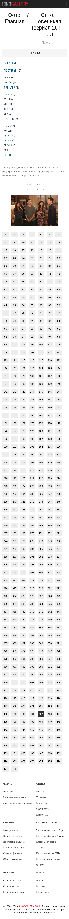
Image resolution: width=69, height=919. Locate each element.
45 (23, 281)
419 (50, 698)
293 (50, 557)
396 (32, 674)
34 (49, 266)
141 (6, 391)
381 (23, 659)
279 (50, 541)
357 (58, 627)
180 (41, 431)
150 (23, 399)
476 (58, 761)
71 (5, 313)
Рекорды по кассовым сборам (48, 862)
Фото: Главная (15, 18)
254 (14, 517)
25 (32, 258)
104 (50, 344)
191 (14, 446)
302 (6, 572)
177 (14, 431)
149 (14, 399)
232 (6, 494)
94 (23, 336)
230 (50, 486)
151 (32, 399)
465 (23, 753)
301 (58, 564)
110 (41, 352)
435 (6, 722)
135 (14, 384)
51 (14, 289)
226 (14, 486)
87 (23, 329)
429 (14, 714)
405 (50, 682)
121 (14, 368)
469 (58, 753)
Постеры (10, 70)
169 (6, 423)
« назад (28, 185)
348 (41, 619)
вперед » (39, 185)
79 (14, 321)
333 (32, 604)
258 (50, 517)
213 (23, 470)
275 (14, 541)
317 (14, 588)
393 (6, 674)
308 (58, 572)
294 (58, 557)
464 (14, 753)
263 (32, 525)
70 (58, 305)
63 (58, 297)
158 (32, 407)
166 (41, 415)
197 (6, 454)
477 (6, 769)
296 (14, 564)
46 (32, 281)
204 (6, 462)
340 (32, 612)
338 (14, 612)
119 (58, 360)
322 (58, 588)
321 (50, 588)
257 (41, 517)
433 (50, 714)
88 (32, 329)
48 (49, 281)
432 (41, 714)
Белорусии (42, 803)
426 (50, 706)
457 (14, 745)
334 (41, 604)
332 (23, 604)
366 (14, 643)
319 (32, 588)
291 (32, 557)
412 (50, 690)
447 (50, 729)
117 (41, 360)
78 (5, 321)
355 (41, 627)
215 (41, 470)
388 (23, 667)
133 (58, 376)
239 (6, 501)
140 (58, 384)
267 (6, 533)
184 (14, 439)
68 (41, 305)
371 (58, 643)
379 (6, 659)
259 (58, 517)
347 (32, 619)
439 (41, 722)
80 (23, 321)
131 (41, 376)
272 (50, 533)
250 (41, 509)
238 (58, 494)
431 (32, 714)
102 (32, 344)
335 (50, 604)
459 (32, 745)
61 (41, 297)
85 (5, 329)
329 (58, 596)
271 (41, 533)
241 (23, 501)
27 (49, 258)
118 (50, 360)
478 (14, 769)
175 (58, 423)
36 (5, 274)
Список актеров (12, 880)
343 (58, 612)
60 (32, 297)
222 (41, 478)
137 (32, 384)
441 (58, 722)
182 (58, 431)
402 (23, 682)
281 (6, 549)
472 (23, 761)
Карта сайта (42, 892)
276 (23, 541)
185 (23, 439)
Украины (41, 797)
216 (50, 470)
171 (23, 423)
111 (50, 352)
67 (32, 305)
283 (23, 549)
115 (23, 360)
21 (58, 250)
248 (23, 509)
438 (32, 722)
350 (58, 619)
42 (58, 274)
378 (58, 651)
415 (14, 698)
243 (41, 501)
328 (50, 596)
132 (50, 376)
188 (50, 439)
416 (23, 698)
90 (49, 329)
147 (58, 391)
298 (32, 564)
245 (58, 501)
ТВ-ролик (8, 109)
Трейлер (9, 87)
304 (23, 572)
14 (58, 242)
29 (5, 266)
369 (41, 643)
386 (6, 667)
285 (41, 549)
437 (23, 722)
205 (14, 462)
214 (32, 470)
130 (32, 376)
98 (58, 336)
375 (32, 651)
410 (32, 690)
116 (32, 360)
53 (32, 289)
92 (5, 336)
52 (23, 289)
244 (50, 501)
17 (23, 250)
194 (41, 446)
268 (14, 533)
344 (6, 619)
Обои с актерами (12, 859)
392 (58, 667)
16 (14, 250)
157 (23, 407)
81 (32, 321)
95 (32, 336)
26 (41, 258)
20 (49, 250)
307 (50, 572)
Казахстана (42, 814)
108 (23, 352)
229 (41, 486)
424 (32, 706)
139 (50, 384)
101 (23, 344)
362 (41, 635)
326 (32, 596)
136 (23, 384)
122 (23, 368)
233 (14, 494)
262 (23, 525)
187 (41, 439)
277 (32, 541)
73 (23, 313)
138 (41, 384)
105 (58, 344)
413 (58, 690)
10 (23, 242)
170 (14, 423)
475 (50, 761)
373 (14, 651)
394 (14, 674)
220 (23, 478)
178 (23, 431)
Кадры (8, 119)
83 (49, 321)
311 (23, 580)
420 (58, 698)
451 (23, 737)
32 (32, 266)
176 (6, 431)
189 (58, 439)
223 (50, 478)
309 (6, 580)
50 (5, 289)
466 (32, 753)
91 (58, 329)
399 (58, 674)
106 (6, 352)
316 (6, 588)
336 (58, 604)
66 (23, 305)
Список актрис (11, 886)
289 (14, 557)
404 (41, 682)
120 (6, 368)
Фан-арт (8, 82)
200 (32, 454)
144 (32, 391)
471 (14, 761)
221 (32, 478)
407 (6, 690)
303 (14, 572)
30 (14, 266)
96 (41, 336)
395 (23, 674)
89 (41, 329)
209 (50, 462)
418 (41, 698)
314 (50, 580)
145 (41, 391)
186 (32, 439)
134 (6, 384)
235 (32, 494)
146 (50, 391)
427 (58, 706)
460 (41, 745)
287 (58, 549)
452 (32, 737)
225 (6, 486)
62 (49, 297)
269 (23, 533)
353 (23, 627)
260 (6, 525)
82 (41, 321)
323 (6, 596)
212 (14, 470)
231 (58, 486)
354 (32, 627)
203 (58, 454)
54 (41, 289)
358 (6, 635)
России (40, 791)
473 (32, 761)
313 (41, 580)
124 (41, 368)
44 (14, 281)
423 (23, 706)
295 (6, 564)
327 (41, 596)
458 (23, 745)
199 (23, 454)
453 (41, 737)
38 (23, 274)
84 (58, 321)
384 (50, 659)
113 (6, 360)
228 (32, 486)
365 (6, 643)
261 (14, 525)
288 (6, 557)
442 (6, 729)
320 (41, 588)
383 (41, 659)
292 (41, 557)
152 (41, 399)
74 (32, 313)
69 (49, 305)
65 (14, 305)
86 (14, 329)
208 (41, 462)
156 (14, 407)
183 (6, 439)
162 (6, 415)
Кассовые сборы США (48, 853)
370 (50, 643)
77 (58, 313)
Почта (39, 880)
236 (41, 494)
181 (50, 431)
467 (41, 753)
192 (23, 446)
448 (58, 729)
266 (58, 525)
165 (32, 415)
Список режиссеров (14, 892)
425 (41, 706)
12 (41, 242)
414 (6, 698)
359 (14, 635)
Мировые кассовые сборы (50, 830)
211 (6, 470)
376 (41, 651)
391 (50, 667)
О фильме (10, 63)
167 (50, 415)
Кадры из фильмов (13, 847)
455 (58, 737)
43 (5, 281)
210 (58, 462)
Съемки (8, 95)
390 (41, 667)
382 (32, 659)
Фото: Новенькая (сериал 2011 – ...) (47, 25)
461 (50, 745)
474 (41, 761)
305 (32, 572)
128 (14, 376)
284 (32, 549)
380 (14, 659)
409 (23, 690)
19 (41, 250)
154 (58, 399)
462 (58, 745)
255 (23, 517)
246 (6, 509)
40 (41, 274)
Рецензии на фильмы (14, 797)
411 (41, 690)
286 (50, 549)
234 (23, 494)
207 (32, 462)
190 (6, 446)
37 (14, 274)
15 (5, 250)
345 (14, 619)
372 (6, 651)
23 (14, 258)
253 (6, 517)
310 (14, 580)
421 (6, 706)
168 (58, 415)
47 (41, 281)
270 (32, 533)
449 (6, 737)
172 (32, 423)
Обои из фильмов (12, 853)
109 (32, 352)
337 (6, 612)
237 (50, 494)
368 (32, 643)
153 (50, 399)
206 (23, 462)
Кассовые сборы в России (50, 836)
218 (6, 478)
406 (58, 682)
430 (23, 714)
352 (14, 627)
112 (58, 352)
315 (58, 580)
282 (14, 549)
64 (5, 305)
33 (41, 266)
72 (14, 313)
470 (6, 761)
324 (14, 596)
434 (58, 714)
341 (41, 612)
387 (14, 667)
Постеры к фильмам (14, 841)
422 (14, 706)
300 (50, 564)
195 (50, 446)
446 (41, 729)
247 (14, 509)
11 (32, 242)
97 (49, 336)
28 (58, 258)
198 (14, 454)
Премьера (9, 140)
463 (6, 753)
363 (50, 635)
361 (32, 635)
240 (14, 501)
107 (14, 352)
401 (14, 682)
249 (32, 509)
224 (58, 478)
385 (58, 659)
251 (50, 509)
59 (23, 297)
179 (32, 431)
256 (32, 517)
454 (50, 737)
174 (50, 423)
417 (32, 698)
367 (23, 643)
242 (32, 501)
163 (14, 415)
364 (58, 635)
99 (5, 344)
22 (5, 258)
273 (58, 533)
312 (32, 580)
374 (23, 651)
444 (23, 729)
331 (14, 604)
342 (50, 612)
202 (50, 454)
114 (14, 360)
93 (14, 336)
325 (23, 596)
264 (41, 525)
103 (41, 344)
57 (5, 297)
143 (23, 391)
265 (50, 525)
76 (49, 313)
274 (6, 541)
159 (41, 407)
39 (32, 274)
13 (49, 242)
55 (49, 289)
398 (50, 674)
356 (50, 627)
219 (14, 478)
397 (41, 674)
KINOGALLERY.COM (29, 906)
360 (23, 635)
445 (32, 729)
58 (14, 297)
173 (41, 423)
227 (23, 486)
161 (58, 407)
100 (14, 344)
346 (23, 619)
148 (6, 399)
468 (50, 753)
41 (49, 274)
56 (58, 289)
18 (32, 250)
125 (50, 368)
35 (58, 266)
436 (14, 722)
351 (6, 627)
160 (50, 407)
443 (14, 729)
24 (23, 258)
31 (23, 266)
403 (32, 682)
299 (41, 564)
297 (23, 564)
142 (14, 391)
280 (58, 541)
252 (58, 509)
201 (41, 454)
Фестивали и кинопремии (17, 803)
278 (41, 541)
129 (23, 376)
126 (58, 368)
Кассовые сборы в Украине (46, 844)
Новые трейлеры (12, 836)
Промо (7, 136)
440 (50, 722)
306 (41, 572)
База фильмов (10, 830)
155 (6, 407)
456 (6, 745)
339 (23, 612)
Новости (8, 791)
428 (6, 714)
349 (50, 619)
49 (58, 281)
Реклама (40, 886)
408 (14, 690)
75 (41, 313)
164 (23, 415)
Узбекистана (43, 809)
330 (6, 604)
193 (32, 446)
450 (14, 737)
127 (6, 376)
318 (23, 588)
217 (58, 470)
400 (6, 682)
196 (58, 446)
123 (32, 368)
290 (23, 557)
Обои (7, 155)
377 (50, 651)
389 (32, 667)
